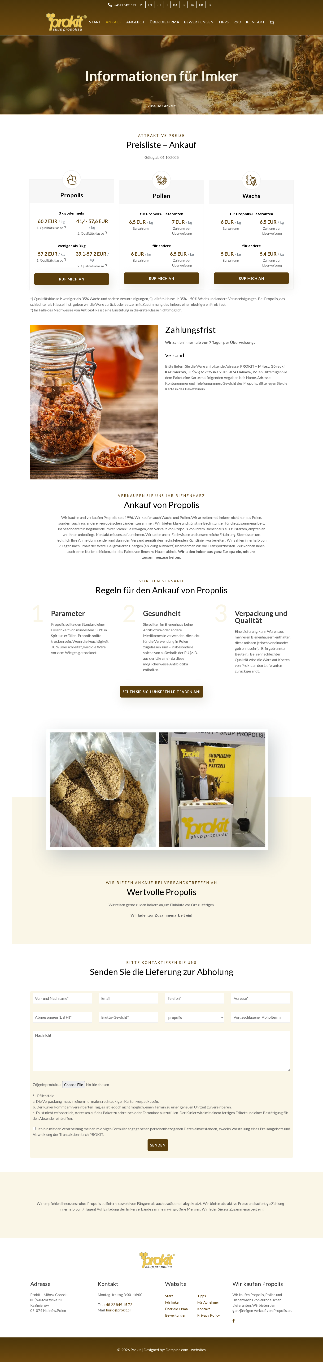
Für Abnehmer (208, 1302)
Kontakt (255, 22)
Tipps (223, 22)
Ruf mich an (71, 279)
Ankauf (114, 22)
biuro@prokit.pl (118, 1310)
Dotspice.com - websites (186, 1349)
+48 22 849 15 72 (125, 5)
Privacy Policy (208, 1315)
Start (95, 22)
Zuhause (154, 105)
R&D (237, 22)
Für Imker (172, 1302)
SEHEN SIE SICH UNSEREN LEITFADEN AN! (161, 692)
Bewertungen (199, 22)
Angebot (135, 22)
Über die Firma (164, 22)
